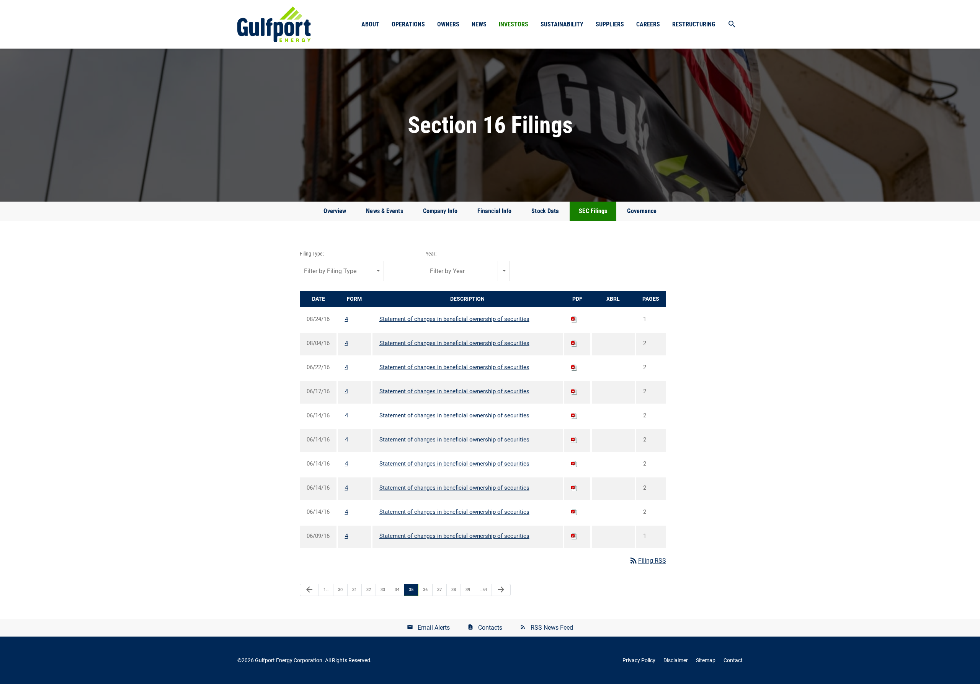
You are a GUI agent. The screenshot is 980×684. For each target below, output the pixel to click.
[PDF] (574, 319)
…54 (483, 589)
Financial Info (494, 211)
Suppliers (610, 24)
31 (354, 589)
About (370, 24)
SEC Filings (593, 211)
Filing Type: (312, 254)
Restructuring (693, 24)
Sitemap (705, 660)
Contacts (490, 627)
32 (368, 589)
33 (383, 589)
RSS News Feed (552, 627)
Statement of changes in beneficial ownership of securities (454, 319)
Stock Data (545, 211)
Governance (642, 211)
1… (325, 589)
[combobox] (342, 271)
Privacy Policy (638, 660)
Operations (408, 24)
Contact (733, 660)
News (479, 24)
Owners (448, 24)
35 (411, 589)
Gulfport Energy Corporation (288, 660)
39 (468, 589)
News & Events (384, 211)
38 (453, 589)
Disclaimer (675, 660)
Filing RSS (647, 560)
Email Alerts (434, 627)
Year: (431, 254)
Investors (513, 24)
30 (340, 589)
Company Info (440, 211)
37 (439, 589)
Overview (334, 211)
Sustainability (562, 24)
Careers (648, 24)
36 (425, 589)
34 (397, 589)
